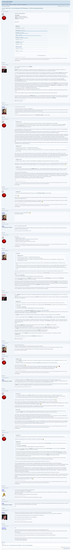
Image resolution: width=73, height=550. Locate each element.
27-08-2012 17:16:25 (5, 390)
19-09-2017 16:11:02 (5, 526)
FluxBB (68, 548)
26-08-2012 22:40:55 (5, 210)
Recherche (14, 4)
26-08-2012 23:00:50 (5, 224)
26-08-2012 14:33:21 (5, 119)
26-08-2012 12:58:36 (5, 64)
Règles (10, 4)
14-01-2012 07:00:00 (5, 11)
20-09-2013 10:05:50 (5, 510)
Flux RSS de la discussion (66, 547)
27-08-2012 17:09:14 (5, 377)
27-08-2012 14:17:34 (5, 292)
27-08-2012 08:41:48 (5, 250)
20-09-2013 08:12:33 (5, 501)
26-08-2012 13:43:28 (5, 104)
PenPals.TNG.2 (22, 344)
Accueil (3, 4)
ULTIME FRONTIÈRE (7, 1)
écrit (32, 439)
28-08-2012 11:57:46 (5, 432)
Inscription (19, 4)
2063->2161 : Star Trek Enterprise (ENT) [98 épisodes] (17, 8)
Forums (7, 4)
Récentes (63, 6)
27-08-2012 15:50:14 (5, 356)
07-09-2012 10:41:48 (5, 487)
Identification (24, 4)
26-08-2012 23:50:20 (5, 234)
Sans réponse (67, 6)
